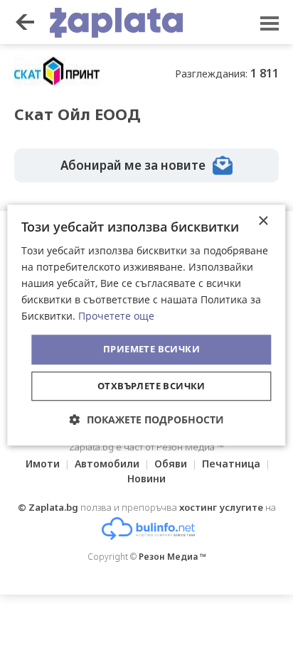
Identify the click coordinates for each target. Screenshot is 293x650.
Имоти (43, 463)
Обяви (170, 463)
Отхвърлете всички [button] (151, 385)
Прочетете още (116, 316)
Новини (146, 478)
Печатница (231, 463)
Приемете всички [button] (151, 349)
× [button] (262, 221)
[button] (147, 419)
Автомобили (107, 463)
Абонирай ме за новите (133, 165)
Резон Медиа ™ (172, 557)
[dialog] (146, 325)
